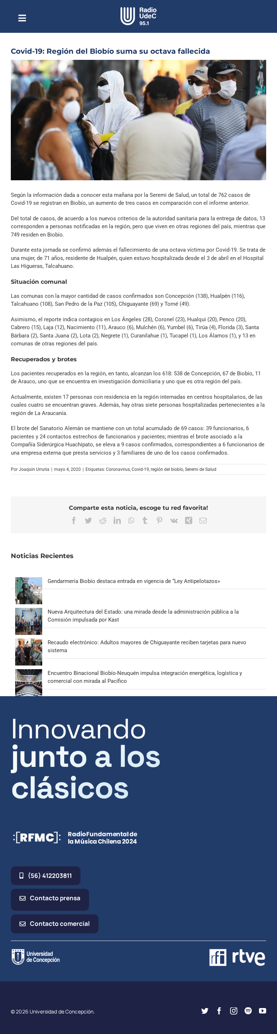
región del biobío (167, 469)
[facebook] (219, 1011)
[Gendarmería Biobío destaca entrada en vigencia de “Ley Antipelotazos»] (28, 581)
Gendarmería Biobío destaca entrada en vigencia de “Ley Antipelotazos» (134, 581)
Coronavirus (118, 469)
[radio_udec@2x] (138, 9)
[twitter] (204, 1011)
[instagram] (233, 1011)
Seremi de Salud (200, 469)
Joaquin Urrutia (34, 469)
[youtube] (262, 1011)
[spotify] (248, 1011)
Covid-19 (140, 469)
